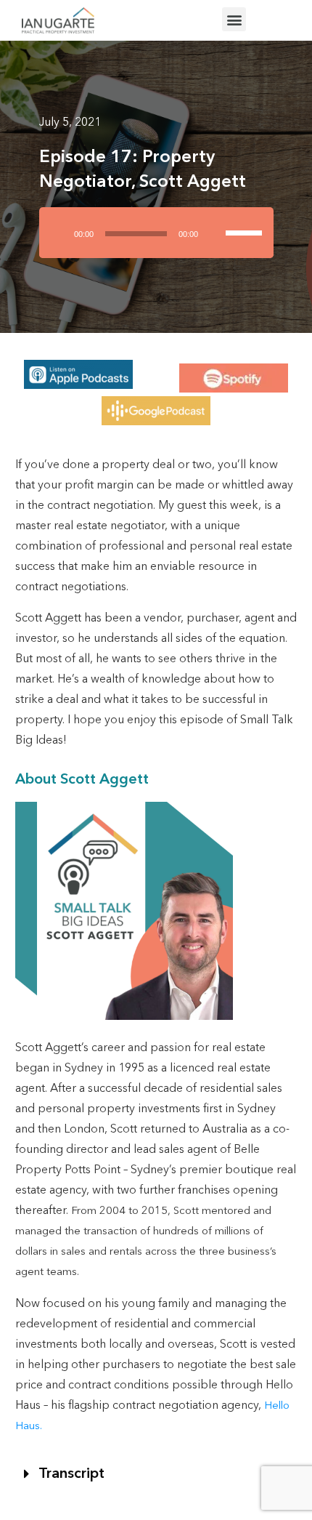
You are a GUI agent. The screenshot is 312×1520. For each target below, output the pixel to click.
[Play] (59, 232)
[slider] (246, 220)
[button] (234, 19)
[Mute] (215, 232)
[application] (156, 238)
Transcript (71, 1474)
